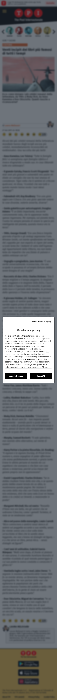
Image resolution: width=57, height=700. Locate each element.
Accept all (41, 376)
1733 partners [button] (21, 336)
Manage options (16, 376)
